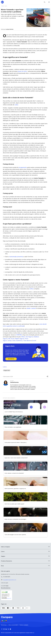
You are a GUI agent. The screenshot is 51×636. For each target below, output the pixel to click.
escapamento (23, 167)
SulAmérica (19, 340)
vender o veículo (31, 308)
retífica (31, 289)
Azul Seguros (29, 337)
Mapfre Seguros (19, 338)
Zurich (34, 340)
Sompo (10, 340)
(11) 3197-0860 (4, 586)
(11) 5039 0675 (6, 576)
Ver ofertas (11, 358)
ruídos (16, 105)
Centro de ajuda (4, 582)
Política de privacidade (13, 625)
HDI (9, 338)
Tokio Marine (27, 340)
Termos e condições (23, 625)
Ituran (12, 338)
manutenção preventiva (16, 256)
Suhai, (14, 340)
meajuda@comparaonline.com (9, 579)
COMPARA (19, 335)
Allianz (23, 337)
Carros (5, 366)
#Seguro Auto (7, 370)
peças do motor (22, 71)
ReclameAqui (4, 625)
